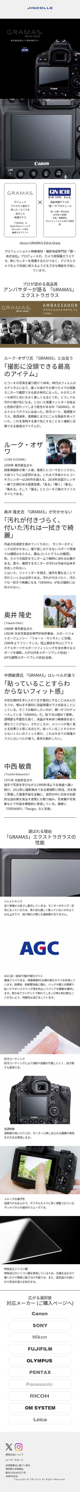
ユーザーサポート (14, 1459)
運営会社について (14, 1454)
